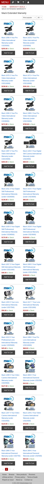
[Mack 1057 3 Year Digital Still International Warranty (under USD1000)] (10, 255)
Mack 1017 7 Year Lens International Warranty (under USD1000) (31, 304)
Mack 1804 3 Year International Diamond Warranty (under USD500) (32, 453)
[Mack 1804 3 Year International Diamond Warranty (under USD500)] (32, 441)
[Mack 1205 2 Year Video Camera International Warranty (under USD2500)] (32, 403)
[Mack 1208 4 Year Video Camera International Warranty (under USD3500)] (10, 365)
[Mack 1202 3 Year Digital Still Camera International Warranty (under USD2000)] (32, 141)
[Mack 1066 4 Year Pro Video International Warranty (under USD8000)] (10, 103)
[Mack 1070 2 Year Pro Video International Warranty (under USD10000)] (10, 66)
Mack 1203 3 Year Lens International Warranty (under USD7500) (10, 304)
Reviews (32, 474)
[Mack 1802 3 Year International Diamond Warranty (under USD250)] (32, 365)
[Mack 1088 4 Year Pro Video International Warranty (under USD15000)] (32, 103)
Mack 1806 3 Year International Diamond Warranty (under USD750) (11, 453)
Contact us (28, 480)
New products (22, 474)
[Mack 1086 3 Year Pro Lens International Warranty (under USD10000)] (32, 328)
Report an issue (8, 480)
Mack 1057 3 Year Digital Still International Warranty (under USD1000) (11, 266)
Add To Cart (8, 53)
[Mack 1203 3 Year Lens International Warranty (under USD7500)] (10, 292)
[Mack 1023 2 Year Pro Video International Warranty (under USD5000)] (32, 28)
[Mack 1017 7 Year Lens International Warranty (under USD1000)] (32, 292)
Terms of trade (32, 477)
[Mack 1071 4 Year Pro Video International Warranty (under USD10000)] (32, 66)
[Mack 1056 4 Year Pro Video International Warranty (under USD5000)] (10, 28)
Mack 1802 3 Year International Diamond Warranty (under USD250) (32, 377)
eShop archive (7, 477)
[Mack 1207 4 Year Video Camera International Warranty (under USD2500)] (10, 403)
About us (19, 480)
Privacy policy (20, 477)
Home (4, 474)
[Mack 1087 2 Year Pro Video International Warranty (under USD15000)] (10, 141)
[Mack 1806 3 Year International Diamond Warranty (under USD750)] (10, 441)
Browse (11, 474)
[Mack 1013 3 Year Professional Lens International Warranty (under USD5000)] (10, 328)
